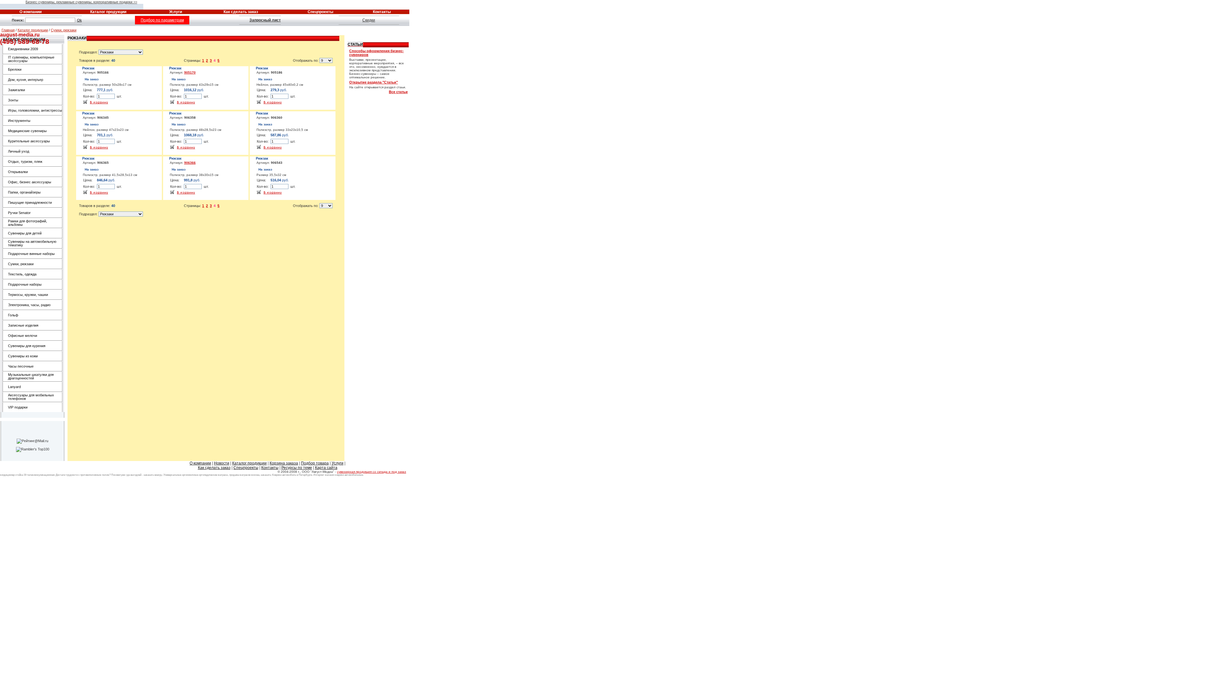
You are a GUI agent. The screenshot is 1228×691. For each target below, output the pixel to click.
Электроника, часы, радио (29, 305)
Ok (79, 20)
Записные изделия (23, 325)
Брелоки (14, 69)
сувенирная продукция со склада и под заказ (371, 471)
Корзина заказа (284, 463)
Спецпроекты (245, 467)
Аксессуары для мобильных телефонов (31, 397)
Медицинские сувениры (27, 131)
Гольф (13, 315)
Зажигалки (16, 90)
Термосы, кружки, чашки (28, 295)
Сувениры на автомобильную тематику (32, 243)
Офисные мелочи (22, 336)
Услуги (337, 463)
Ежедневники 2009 (23, 49)
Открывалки (18, 172)
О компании (200, 463)
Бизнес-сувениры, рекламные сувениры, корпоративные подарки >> (81, 2)
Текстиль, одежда (22, 274)
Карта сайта (326, 467)
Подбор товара (315, 463)
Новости (221, 463)
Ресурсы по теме (296, 467)
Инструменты (19, 121)
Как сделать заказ (214, 467)
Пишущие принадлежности (30, 202)
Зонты (13, 100)
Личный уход (18, 151)
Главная (8, 30)
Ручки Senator (19, 213)
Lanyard (14, 387)
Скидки (368, 20)
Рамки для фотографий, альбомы (27, 222)
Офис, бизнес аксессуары (29, 182)
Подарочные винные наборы (31, 254)
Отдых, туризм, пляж (25, 161)
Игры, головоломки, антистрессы (35, 110)
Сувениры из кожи (23, 356)
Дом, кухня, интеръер (25, 80)
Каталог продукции (33, 30)
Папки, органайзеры (24, 192)
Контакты (270, 467)
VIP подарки (18, 407)
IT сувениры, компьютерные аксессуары (31, 59)
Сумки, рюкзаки (63, 30)
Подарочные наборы (25, 284)
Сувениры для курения (26, 346)
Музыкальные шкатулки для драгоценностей (31, 376)
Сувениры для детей (25, 233)
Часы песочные (21, 366)
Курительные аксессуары (29, 141)
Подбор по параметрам (162, 20)
